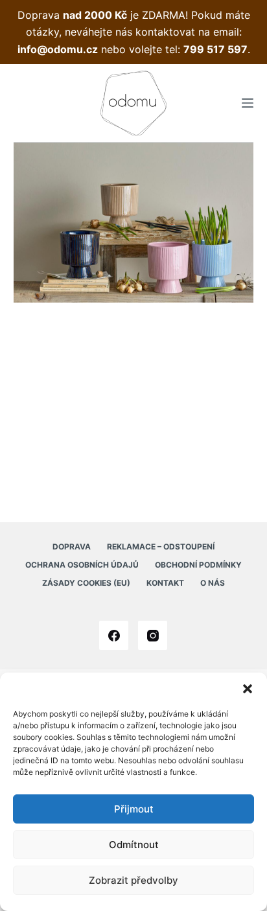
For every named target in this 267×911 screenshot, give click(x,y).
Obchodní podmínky (198, 565)
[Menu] (247, 103)
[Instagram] (152, 635)
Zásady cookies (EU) (86, 583)
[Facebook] (113, 635)
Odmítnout (134, 844)
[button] (247, 688)
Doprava (71, 546)
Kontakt (165, 583)
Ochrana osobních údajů (82, 565)
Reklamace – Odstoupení (161, 546)
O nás (212, 583)
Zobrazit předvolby (133, 880)
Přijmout (134, 809)
